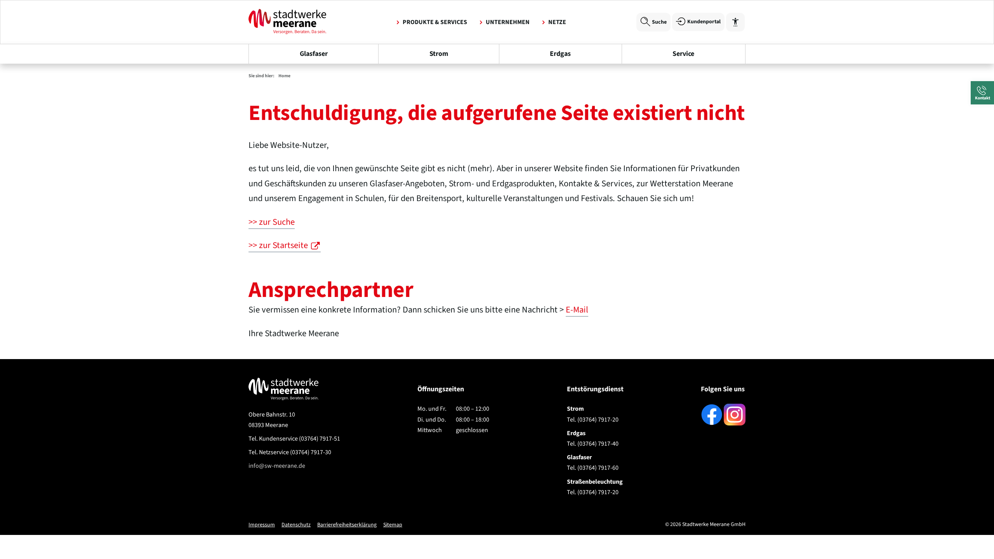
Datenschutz (296, 525)
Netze (557, 22)
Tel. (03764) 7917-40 (593, 443)
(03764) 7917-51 (294, 438)
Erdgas (560, 54)
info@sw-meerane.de (276, 466)
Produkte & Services (435, 22)
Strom (438, 54)
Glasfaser (314, 54)
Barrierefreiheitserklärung (347, 525)
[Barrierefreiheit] (735, 22)
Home (284, 76)
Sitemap (392, 525)
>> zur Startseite (278, 245)
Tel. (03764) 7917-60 (593, 468)
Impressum (261, 525)
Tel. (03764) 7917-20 (593, 419)
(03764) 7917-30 (289, 452)
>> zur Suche (271, 222)
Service (683, 54)
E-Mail (577, 310)
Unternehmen (508, 22)
